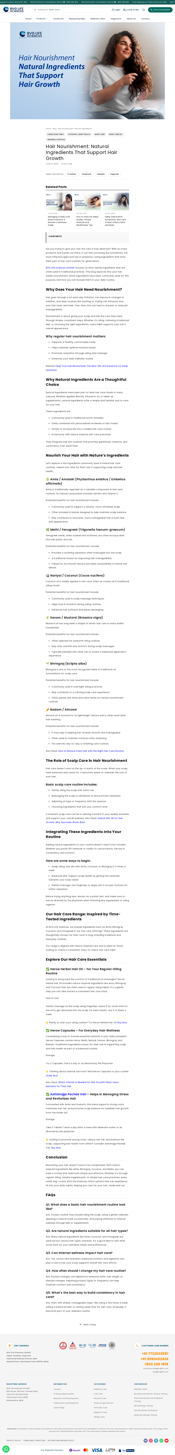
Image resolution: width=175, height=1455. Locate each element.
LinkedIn (101, 174)
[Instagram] (151, 1441)
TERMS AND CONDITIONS (34, 1440)
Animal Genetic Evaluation (146, 1410)
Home (48, 128)
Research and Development (66, 1398)
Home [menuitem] (28, 18)
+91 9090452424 (154, 1359)
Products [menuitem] (41, 18)
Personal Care (100, 1398)
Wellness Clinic (141, 1389)
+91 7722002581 (155, 1353)
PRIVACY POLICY (14, 1440)
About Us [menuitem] (131, 18)
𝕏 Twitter (71, 174)
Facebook (86, 174)
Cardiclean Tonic (56, 134)
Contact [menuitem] (145, 18)
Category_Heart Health (79, 134)
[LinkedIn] (156, 1441)
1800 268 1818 (156, 1364)
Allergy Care (99, 1417)
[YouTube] (166, 1441)
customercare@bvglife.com (155, 1368)
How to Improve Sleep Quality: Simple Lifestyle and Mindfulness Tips (87, 220)
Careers (57, 1389)
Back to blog (90, 1324)
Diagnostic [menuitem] (116, 18)
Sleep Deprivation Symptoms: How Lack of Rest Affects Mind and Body (115, 220)
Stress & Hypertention (104, 1403)
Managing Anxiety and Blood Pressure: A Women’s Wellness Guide (59, 220)
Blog (54, 128)
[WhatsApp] (161, 1441)
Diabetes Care (100, 1389)
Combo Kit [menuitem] (58, 18)
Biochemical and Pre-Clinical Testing (150, 1394)
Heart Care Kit (115, 134)
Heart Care (100, 134)
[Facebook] (146, 1441)
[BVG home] (13, 10)
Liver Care (98, 1394)
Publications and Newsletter (66, 1403)
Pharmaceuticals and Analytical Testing (148, 1399)
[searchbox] (67, 10)
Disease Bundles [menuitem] (77, 18)
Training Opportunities (64, 1394)
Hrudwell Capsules (56, 140)
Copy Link (114, 174)
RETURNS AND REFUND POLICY (61, 1440)
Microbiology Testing (143, 1406)
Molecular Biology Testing (145, 1415)
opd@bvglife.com (160, 1372)
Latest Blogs (59, 1407)
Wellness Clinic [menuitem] (97, 18)
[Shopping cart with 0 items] (143, 9)
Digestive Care (100, 1412)
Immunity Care (101, 1407)
